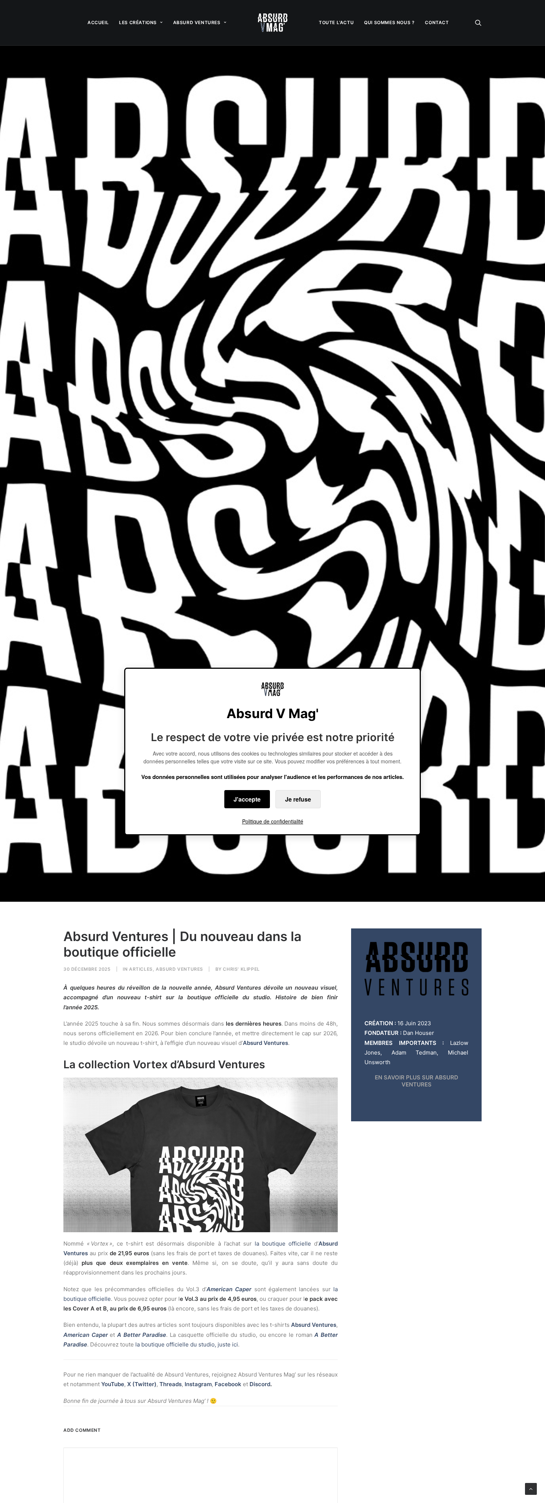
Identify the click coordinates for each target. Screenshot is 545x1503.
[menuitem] (98, 22)
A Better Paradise (141, 1334)
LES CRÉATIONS (138, 22)
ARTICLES (141, 969)
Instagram (198, 1384)
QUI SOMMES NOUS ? (389, 22)
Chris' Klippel (241, 969)
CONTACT (437, 22)
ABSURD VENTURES (197, 22)
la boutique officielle (283, 1243)
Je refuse (298, 799)
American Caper (229, 1289)
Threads (170, 1384)
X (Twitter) (141, 1384)
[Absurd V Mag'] (272, 22)
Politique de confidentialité (272, 821)
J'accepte (247, 799)
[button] (478, 22)
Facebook (229, 1384)
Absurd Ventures (179, 969)
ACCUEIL (98, 22)
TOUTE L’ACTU (336, 22)
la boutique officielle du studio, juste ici (186, 1344)
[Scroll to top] (531, 1488)
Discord (260, 1384)
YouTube (112, 1384)
